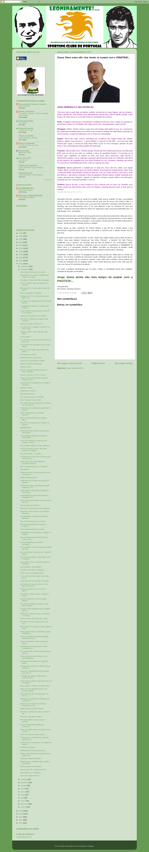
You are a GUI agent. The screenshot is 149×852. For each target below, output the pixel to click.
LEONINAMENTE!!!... (27, 188)
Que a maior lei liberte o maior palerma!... (35, 446)
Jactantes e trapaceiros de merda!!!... (34, 316)
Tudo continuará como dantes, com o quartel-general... (34, 657)
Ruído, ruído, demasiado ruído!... (32, 573)
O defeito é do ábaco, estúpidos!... (33, 570)
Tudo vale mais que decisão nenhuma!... (35, 581)
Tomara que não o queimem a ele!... (33, 769)
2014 (21, 814)
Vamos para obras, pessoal (28, 138)
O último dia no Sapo (26, 130)
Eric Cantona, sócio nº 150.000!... (32, 397)
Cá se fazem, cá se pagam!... (31, 772)
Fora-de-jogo (24, 151)
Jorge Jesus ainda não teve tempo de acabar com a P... (34, 379)
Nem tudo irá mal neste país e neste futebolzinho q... (33, 647)
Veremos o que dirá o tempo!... (31, 716)
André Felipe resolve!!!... (29, 477)
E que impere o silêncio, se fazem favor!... (35, 686)
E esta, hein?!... (26, 337)
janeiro (23, 807)
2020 (21, 251)
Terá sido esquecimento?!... (30, 775)
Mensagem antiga (124, 363)
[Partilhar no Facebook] (89, 293)
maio (23, 795)
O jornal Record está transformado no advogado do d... (34, 496)
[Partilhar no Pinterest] (91, 293)
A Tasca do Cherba (26, 136)
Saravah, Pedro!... (27, 388)
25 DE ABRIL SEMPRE (27, 197)
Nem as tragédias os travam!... (31, 293)
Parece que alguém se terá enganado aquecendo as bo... (34, 637)
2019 (21, 254)
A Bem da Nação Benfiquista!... (31, 364)
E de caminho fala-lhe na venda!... (33, 529)
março (23, 801)
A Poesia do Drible (26, 121)
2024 (21, 239)
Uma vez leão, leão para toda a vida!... (34, 618)
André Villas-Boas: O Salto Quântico (31, 175)
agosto (23, 785)
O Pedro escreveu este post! (28, 145)
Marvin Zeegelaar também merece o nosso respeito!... (33, 371)
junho (23, 792)
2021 (21, 248)
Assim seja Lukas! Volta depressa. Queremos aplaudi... (32, 462)
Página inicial (98, 363)
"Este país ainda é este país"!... (31, 324)
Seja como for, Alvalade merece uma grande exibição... (33, 690)
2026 (21, 233)
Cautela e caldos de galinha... (31, 758)
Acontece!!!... (25, 469)
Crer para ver (23, 160)
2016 (21, 264)
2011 (21, 823)
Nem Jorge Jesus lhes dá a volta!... (33, 272)
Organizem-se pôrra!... (28, 391)
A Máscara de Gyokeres (28, 165)
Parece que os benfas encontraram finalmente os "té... (33, 704)
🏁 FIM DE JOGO (25, 152)
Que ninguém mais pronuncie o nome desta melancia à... (34, 585)
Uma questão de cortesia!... (30, 505)
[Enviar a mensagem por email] (82, 293)
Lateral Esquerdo (25, 173)
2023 (21, 242)
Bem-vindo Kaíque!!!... (26, 190)
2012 (21, 820)
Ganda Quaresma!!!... (28, 394)
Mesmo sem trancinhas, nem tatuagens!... (35, 508)
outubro (24, 779)
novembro (25, 269)
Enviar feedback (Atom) (75, 368)
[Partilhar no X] (87, 293)
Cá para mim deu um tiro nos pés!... (33, 375)
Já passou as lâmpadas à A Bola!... (33, 361)
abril (22, 798)
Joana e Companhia (27, 143)
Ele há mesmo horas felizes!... (31, 766)
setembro (24, 782)
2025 (21, 236)
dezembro (25, 266)
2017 (21, 261)
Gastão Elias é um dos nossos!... (32, 708)
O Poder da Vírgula (27, 747)
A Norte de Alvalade (26, 111)
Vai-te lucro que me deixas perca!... (33, 734)
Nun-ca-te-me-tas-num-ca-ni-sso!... (33, 521)
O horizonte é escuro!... (29, 354)
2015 (21, 811)
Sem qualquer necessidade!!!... (31, 567)
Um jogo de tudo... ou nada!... (31, 454)
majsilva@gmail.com (23, 837)
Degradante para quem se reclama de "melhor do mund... (34, 276)
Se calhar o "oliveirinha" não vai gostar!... (35, 280)
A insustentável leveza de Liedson (32, 104)
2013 (21, 817)
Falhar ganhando (24, 106)
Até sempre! (23, 123)
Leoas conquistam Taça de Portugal (31, 167)
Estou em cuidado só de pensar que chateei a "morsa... (33, 441)
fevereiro (24, 804)
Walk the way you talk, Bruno (30, 358)
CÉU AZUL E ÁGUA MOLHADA (30, 196)
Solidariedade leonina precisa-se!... (33, 750)
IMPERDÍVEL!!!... (26, 428)
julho (23, 789)
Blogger (91, 846)
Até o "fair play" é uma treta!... (31, 400)
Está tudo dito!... (26, 367)
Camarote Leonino (26, 128)
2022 (21, 245)
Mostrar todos (48, 179)
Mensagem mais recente (69, 363)
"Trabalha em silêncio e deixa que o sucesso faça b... (33, 677)
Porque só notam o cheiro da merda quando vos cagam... (33, 449)
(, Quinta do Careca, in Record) (70, 192)
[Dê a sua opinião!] (84, 293)
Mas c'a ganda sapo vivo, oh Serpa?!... (34, 466)
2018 (21, 257)
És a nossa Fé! (24, 158)
